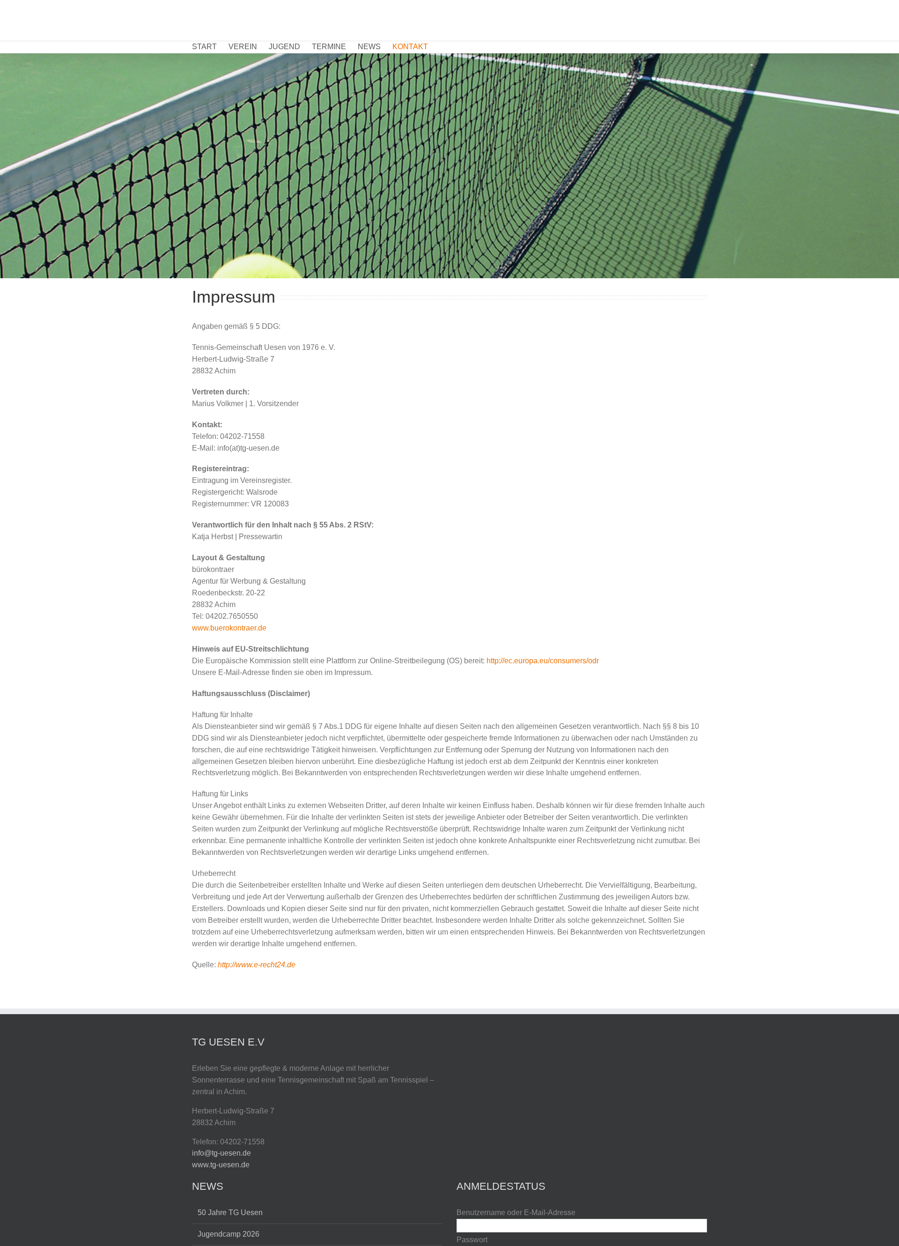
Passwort (472, 1240)
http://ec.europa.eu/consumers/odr (542, 661)
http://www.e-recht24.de (256, 965)
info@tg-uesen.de (221, 1153)
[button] (442, 47)
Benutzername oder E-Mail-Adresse (516, 1212)
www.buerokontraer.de (229, 628)
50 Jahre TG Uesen (230, 1212)
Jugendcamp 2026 (228, 1234)
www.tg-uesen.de (221, 1165)
